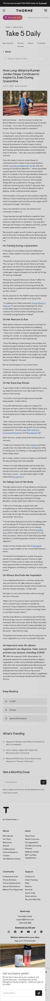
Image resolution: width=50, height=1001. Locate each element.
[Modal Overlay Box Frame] (22, 972)
